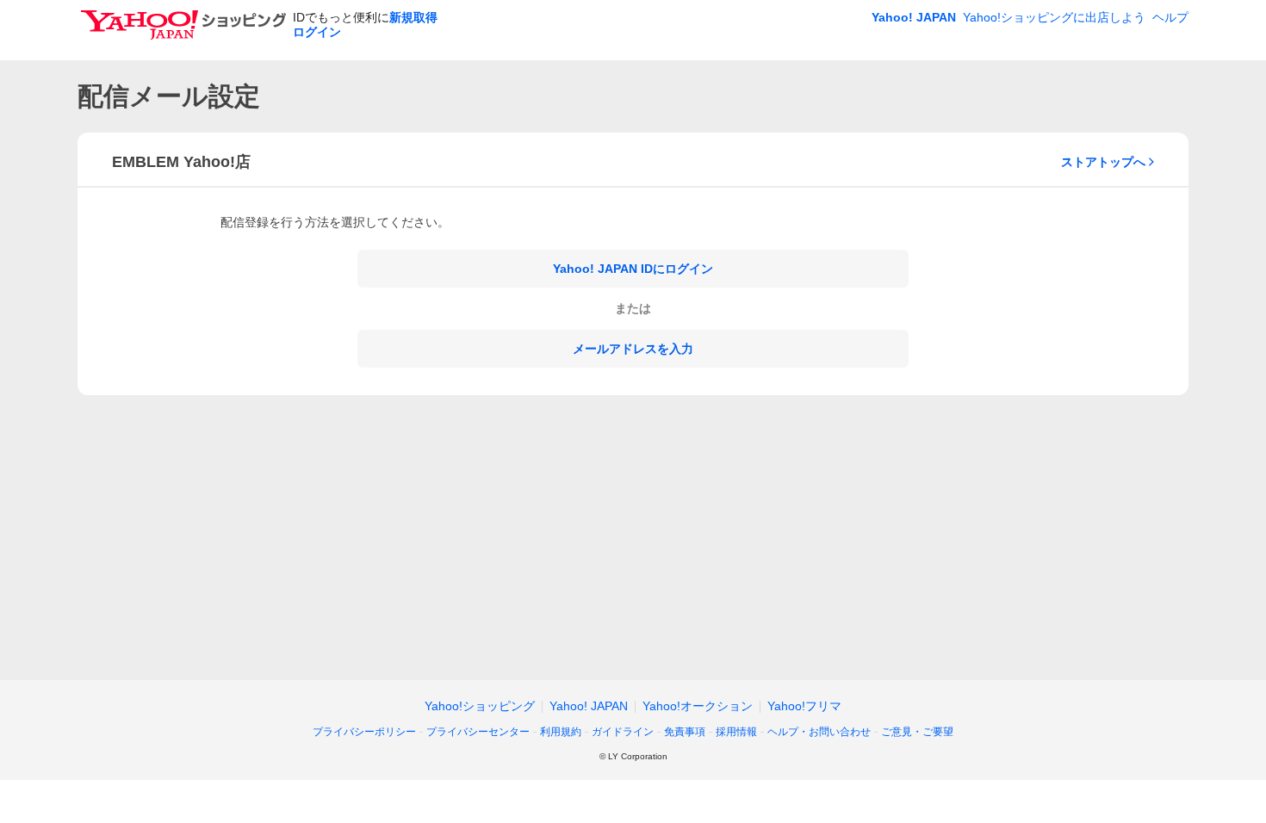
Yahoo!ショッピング (480, 706)
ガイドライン (623, 732)
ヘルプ (1170, 17)
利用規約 (560, 732)
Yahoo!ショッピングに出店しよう (1054, 17)
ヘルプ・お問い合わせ (819, 732)
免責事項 (684, 732)
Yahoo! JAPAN (914, 17)
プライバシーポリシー (364, 732)
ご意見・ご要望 (917, 732)
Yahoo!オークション (697, 706)
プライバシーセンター (478, 732)
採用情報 (736, 732)
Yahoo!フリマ (804, 706)
